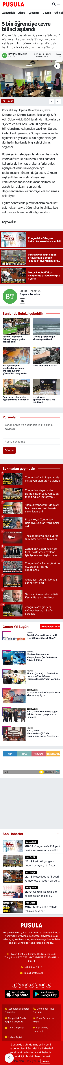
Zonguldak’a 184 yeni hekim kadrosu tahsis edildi (42, 848)
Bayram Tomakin (30, 294)
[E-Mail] (22, 300)
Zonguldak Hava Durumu (43, 1010)
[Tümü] (58, 833)
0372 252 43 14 (33, 967)
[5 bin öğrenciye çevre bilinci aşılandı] (31, 78)
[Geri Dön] (9, 1058)
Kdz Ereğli (30, 857)
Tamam (45, 1061)
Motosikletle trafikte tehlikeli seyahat (41, 909)
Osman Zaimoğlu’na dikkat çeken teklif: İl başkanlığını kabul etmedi (41, 894)
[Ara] (54, 4)
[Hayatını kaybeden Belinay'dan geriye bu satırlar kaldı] (16, 326)
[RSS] (48, 985)
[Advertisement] (31, 802)
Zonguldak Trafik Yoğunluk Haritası (15, 1020)
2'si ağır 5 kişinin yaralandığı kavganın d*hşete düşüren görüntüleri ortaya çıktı (15, 369)
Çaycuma (34, 12)
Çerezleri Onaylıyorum (26, 1061)
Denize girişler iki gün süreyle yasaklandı (44, 338)
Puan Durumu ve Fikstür (44, 1020)
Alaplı (21, 12)
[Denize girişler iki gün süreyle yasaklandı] (47, 326)
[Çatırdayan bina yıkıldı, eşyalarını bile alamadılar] (16, 386)
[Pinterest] (25, 985)
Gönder (9, 450)
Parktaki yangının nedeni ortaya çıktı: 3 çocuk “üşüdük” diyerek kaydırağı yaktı (42, 863)
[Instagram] (31, 985)
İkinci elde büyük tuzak (45, 365)
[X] (20, 985)
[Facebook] (14, 985)
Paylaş (9, 101)
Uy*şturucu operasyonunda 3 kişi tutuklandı (44, 400)
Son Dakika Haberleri (40, 1029)
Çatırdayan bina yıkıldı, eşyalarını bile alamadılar (16, 398)
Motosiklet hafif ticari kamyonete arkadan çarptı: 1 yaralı (42, 879)
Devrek (47, 12)
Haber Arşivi (15, 1037)
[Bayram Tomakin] (10, 296)
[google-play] (45, 994)
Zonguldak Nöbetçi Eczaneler (17, 1010)
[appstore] (17, 994)
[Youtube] (42, 985)
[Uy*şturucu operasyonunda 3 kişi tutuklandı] (47, 386)
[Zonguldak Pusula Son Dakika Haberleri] (13, 4)
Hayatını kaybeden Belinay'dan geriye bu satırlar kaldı (14, 339)
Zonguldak (8, 12)
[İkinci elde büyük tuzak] (47, 355)
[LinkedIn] (37, 985)
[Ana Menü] (58, 4)
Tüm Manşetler (16, 1027)
